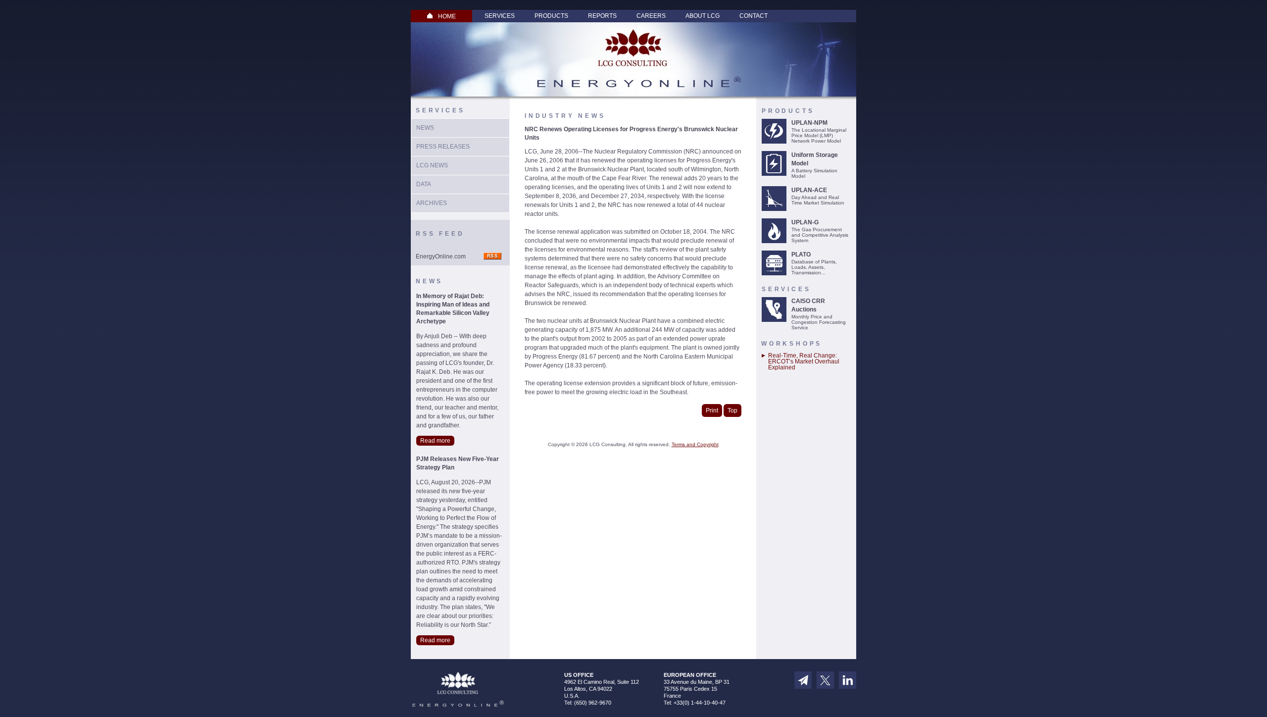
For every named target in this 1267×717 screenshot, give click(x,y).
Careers (651, 15)
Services (500, 15)
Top (732, 410)
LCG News (432, 165)
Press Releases (443, 146)
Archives (431, 203)
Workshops (791, 343)
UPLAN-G (805, 222)
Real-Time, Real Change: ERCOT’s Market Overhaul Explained (803, 361)
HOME (447, 16)
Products (551, 15)
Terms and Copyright (695, 444)
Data (423, 184)
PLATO (801, 254)
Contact (753, 15)
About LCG (702, 15)
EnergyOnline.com (441, 256)
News (425, 127)
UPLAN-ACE (809, 190)
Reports (602, 15)
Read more (435, 440)
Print (712, 410)
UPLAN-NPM (809, 122)
